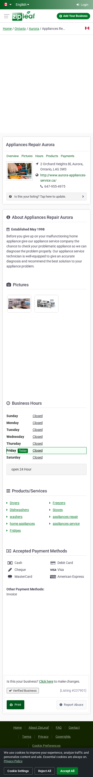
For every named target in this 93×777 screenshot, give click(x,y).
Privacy (43, 736)
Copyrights (63, 736)
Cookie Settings (18, 771)
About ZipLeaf (39, 727)
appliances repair (65, 517)
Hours (39, 156)
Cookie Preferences (46, 745)
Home (7, 29)
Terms (26, 736)
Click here (46, 681)
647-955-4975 (54, 186)
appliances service (66, 524)
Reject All (44, 771)
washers (16, 517)
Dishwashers (19, 510)
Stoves (58, 510)
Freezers (59, 503)
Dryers (14, 503)
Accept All (67, 771)
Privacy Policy (13, 761)
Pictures (27, 156)
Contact (74, 727)
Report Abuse (73, 704)
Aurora (34, 29)
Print (17, 704)
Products (52, 156)
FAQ (59, 727)
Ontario (20, 29)
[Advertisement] (46, 83)
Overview (12, 156)
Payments (67, 156)
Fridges (15, 530)
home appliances (22, 524)
